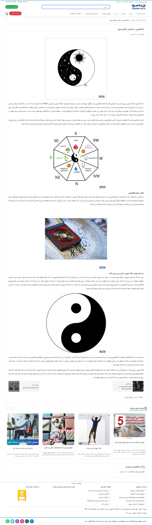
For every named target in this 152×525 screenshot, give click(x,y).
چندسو (143, 20)
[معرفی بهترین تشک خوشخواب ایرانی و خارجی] (58, 429)
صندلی (123, 14)
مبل (131, 14)
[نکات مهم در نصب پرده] (94, 429)
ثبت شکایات (119, 2)
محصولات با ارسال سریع (136, 504)
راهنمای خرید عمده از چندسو (135, 501)
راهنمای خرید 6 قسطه (141, 2)
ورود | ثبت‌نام (11, 7)
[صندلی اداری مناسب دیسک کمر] (23, 429)
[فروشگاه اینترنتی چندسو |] (138, 7)
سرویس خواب (106, 14)
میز (116, 14)
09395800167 (21, 2)
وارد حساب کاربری (125, 472)
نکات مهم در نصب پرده (94, 448)
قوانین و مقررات (103, 494)
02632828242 (128, 2)
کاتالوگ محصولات (75, 14)
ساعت (85, 361)
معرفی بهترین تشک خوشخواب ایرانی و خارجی (58, 448)
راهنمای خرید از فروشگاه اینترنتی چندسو (131, 497)
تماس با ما (105, 504)
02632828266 (9, 2)
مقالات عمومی (135, 20)
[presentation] (12, 408)
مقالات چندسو (103, 497)
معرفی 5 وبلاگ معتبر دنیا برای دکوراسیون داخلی (130, 442)
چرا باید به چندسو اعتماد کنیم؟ (98, 491)
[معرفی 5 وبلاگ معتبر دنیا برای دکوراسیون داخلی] (129, 425)
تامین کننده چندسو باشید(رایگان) (97, 501)
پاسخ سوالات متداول (137, 491)
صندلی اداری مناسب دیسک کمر (23, 448)
